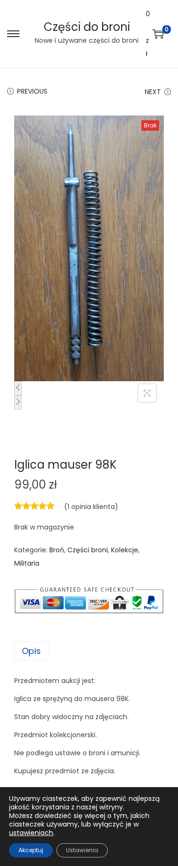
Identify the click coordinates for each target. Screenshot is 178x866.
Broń (56, 550)
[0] (158, 33)
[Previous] (18, 388)
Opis (31, 651)
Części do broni (87, 27)
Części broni (87, 550)
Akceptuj (31, 850)
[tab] (89, 651)
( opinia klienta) (91, 506)
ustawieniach (31, 832)
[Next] (18, 402)
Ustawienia (82, 850)
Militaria (26, 563)
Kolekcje (124, 550)
